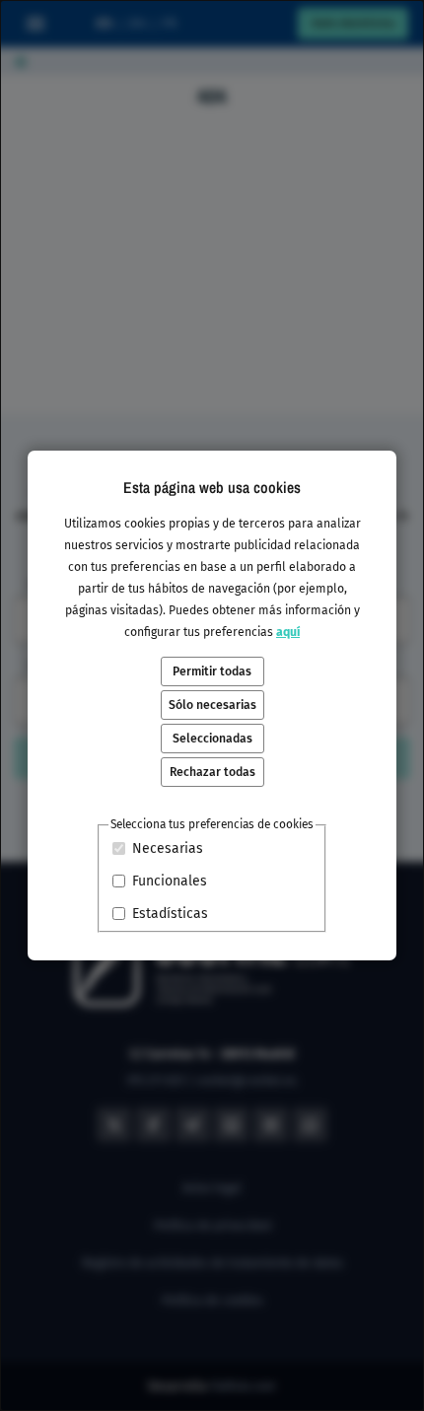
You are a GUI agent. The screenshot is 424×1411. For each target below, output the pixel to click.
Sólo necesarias (212, 705)
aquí (288, 632)
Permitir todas (212, 671)
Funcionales (169, 881)
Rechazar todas (212, 772)
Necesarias (167, 848)
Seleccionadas (212, 738)
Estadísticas (170, 913)
